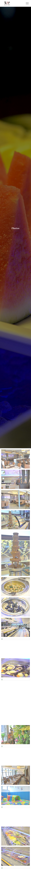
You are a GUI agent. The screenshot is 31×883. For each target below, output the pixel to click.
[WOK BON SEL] (12, 3)
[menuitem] (26, 3)
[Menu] (26, 3)
